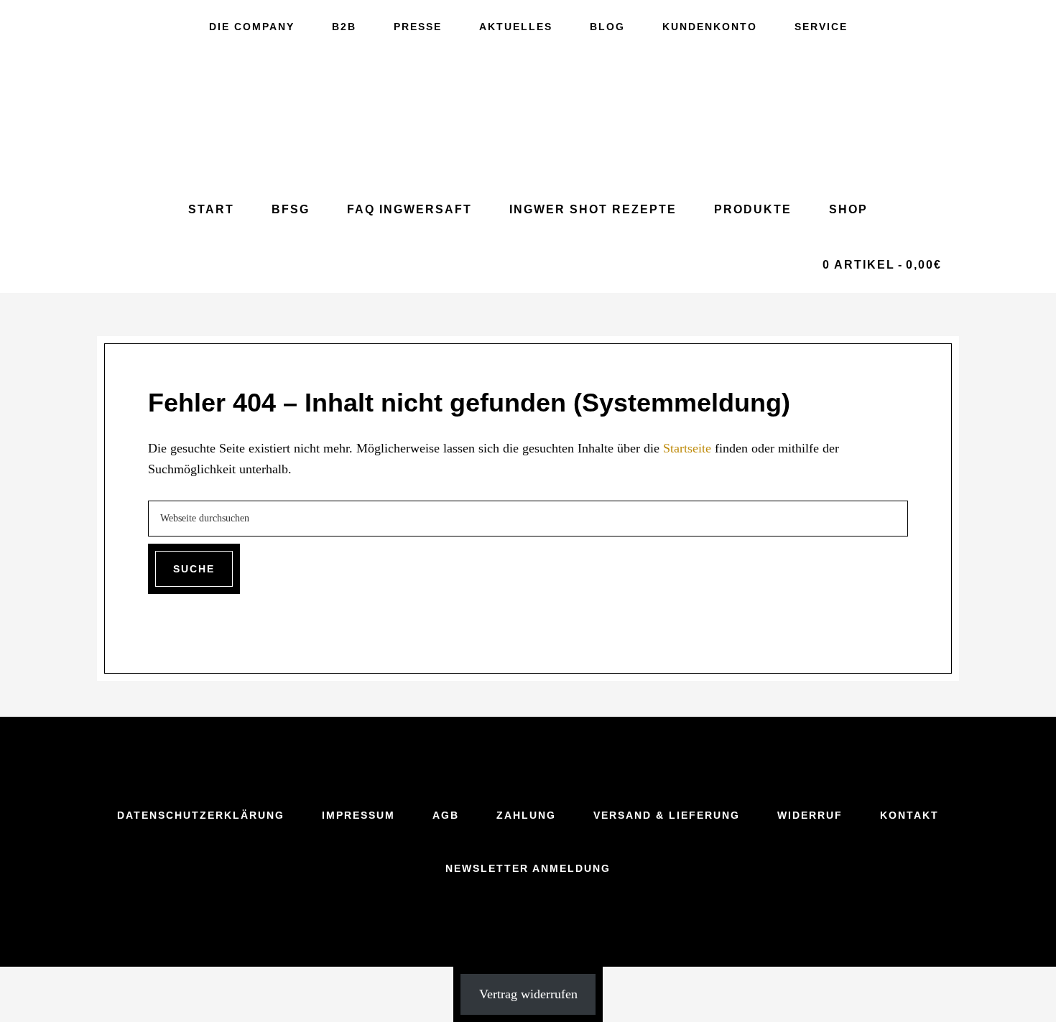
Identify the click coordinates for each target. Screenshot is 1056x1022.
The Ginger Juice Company (528, 118)
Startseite (687, 448)
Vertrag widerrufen (528, 994)
